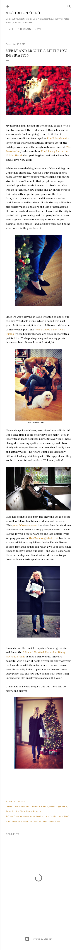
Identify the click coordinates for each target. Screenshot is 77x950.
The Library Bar (20, 821)
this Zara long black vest (43, 538)
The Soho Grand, (57, 138)
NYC (66, 816)
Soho (8, 821)
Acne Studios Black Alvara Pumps (23, 811)
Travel (38, 29)
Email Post (20, 801)
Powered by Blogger (41, 938)
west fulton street (23, 13)
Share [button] (9, 801)
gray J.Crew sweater (25, 525)
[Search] (69, 5)
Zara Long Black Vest (50, 821)
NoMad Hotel (56, 816)
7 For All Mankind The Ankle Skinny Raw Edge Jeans (40, 806)
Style (10, 29)
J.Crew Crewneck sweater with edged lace (27, 816)
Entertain (23, 29)
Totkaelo (33, 821)
